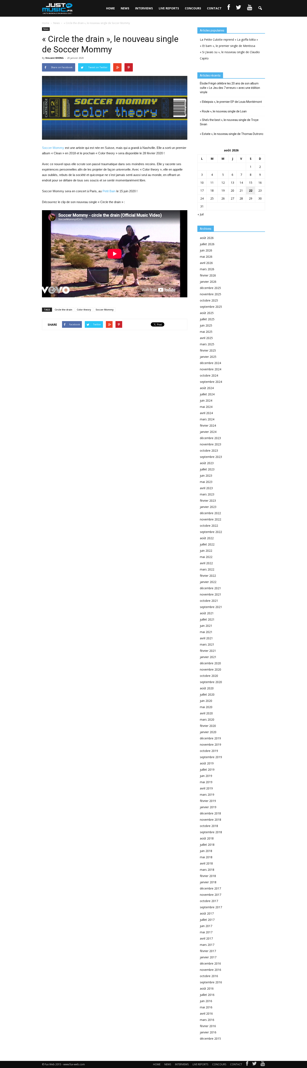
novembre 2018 (210, 820)
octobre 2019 (209, 751)
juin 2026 (206, 250)
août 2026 (207, 238)
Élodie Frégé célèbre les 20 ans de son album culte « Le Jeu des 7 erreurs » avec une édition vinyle (230, 88)
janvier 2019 (208, 807)
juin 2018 (206, 851)
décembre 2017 (210, 888)
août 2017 (207, 913)
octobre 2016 (209, 976)
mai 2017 (206, 932)
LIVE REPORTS (169, 8)
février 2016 (208, 1026)
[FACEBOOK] (229, 8)
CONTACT (214, 8)
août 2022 (207, 538)
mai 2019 (206, 782)
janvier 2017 (208, 957)
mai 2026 (206, 257)
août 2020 (207, 688)
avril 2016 (206, 1013)
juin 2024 (206, 400)
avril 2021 (206, 638)
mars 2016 (207, 1020)
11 (212, 183)
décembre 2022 (210, 513)
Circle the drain (63, 309)
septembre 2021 (211, 607)
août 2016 (207, 988)
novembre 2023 (210, 444)
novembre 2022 (210, 519)
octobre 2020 (209, 676)
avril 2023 (206, 488)
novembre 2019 (210, 744)
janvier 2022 (208, 582)
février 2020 (208, 726)
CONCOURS (193, 8)
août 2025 (207, 313)
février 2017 (208, 951)
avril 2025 (206, 338)
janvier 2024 (208, 432)
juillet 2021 (207, 619)
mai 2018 (206, 857)
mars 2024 (207, 419)
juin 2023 (206, 475)
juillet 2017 (207, 920)
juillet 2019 (207, 769)
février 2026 (208, 275)
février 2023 (208, 501)
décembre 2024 (210, 363)
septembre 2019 (211, 757)
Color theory (84, 309)
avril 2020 (206, 713)
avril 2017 (206, 938)
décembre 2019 (210, 738)
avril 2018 (206, 863)
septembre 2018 (211, 832)
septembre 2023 (211, 457)
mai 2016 (206, 1007)
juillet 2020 (207, 694)
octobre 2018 (209, 826)
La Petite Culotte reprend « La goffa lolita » (229, 39)
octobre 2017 (209, 901)
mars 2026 (207, 269)
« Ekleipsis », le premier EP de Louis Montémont (231, 101)
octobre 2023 (209, 450)
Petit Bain (109, 191)
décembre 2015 (210, 1038)
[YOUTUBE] (249, 8)
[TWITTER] (238, 8)
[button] (260, 8)
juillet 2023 (207, 469)
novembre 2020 (210, 669)
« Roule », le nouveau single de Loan (223, 111)
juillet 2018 (207, 845)
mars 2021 (207, 644)
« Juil (201, 214)
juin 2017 (206, 926)
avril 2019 (206, 788)
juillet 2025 (207, 319)
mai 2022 (206, 557)
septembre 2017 (211, 907)
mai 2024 (206, 407)
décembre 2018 (210, 813)
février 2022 (208, 576)
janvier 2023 (208, 507)
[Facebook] (247, 1064)
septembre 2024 (211, 382)
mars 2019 (207, 795)
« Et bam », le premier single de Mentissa (227, 46)
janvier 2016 (208, 1032)
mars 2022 (207, 569)
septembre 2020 (211, 682)
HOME (110, 8)
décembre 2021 (210, 588)
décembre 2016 (210, 963)
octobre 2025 (209, 300)
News (45, 29)
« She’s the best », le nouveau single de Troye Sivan (229, 122)
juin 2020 (206, 701)
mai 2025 (206, 332)
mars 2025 (207, 344)
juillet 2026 (207, 244)
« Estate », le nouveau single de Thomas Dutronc (231, 134)
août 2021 (207, 613)
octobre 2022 (209, 526)
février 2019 (208, 801)
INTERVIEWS (144, 8)
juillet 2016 (207, 995)
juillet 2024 (207, 394)
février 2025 (208, 350)
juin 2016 (206, 1001)
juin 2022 (206, 551)
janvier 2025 (208, 357)
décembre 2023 (210, 438)
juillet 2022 (207, 544)
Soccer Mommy (53, 148)
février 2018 (208, 876)
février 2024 (208, 425)
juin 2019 (206, 776)
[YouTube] (263, 1064)
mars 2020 (207, 719)
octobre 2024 (209, 375)
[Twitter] (254, 1064)
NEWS (125, 8)
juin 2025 (206, 325)
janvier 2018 (208, 882)
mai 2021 (206, 632)
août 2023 (207, 463)
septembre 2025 (211, 307)
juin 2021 (206, 626)
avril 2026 (206, 263)
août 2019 (207, 763)
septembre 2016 (211, 982)
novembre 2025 (210, 294)
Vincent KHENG (54, 57)
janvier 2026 (208, 282)
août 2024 (207, 388)
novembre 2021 (210, 594)
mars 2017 (207, 945)
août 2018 (207, 838)
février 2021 (208, 651)
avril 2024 (206, 413)
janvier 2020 (208, 732)
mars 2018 (207, 870)
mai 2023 (206, 482)
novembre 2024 (210, 369)
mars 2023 (207, 494)
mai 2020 (206, 707)
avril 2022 (206, 563)
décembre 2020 (210, 663)
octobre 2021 (209, 601)
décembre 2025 (210, 288)
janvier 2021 (208, 657)
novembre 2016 (210, 970)
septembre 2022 (211, 532)
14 (241, 183)
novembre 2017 (210, 895)
